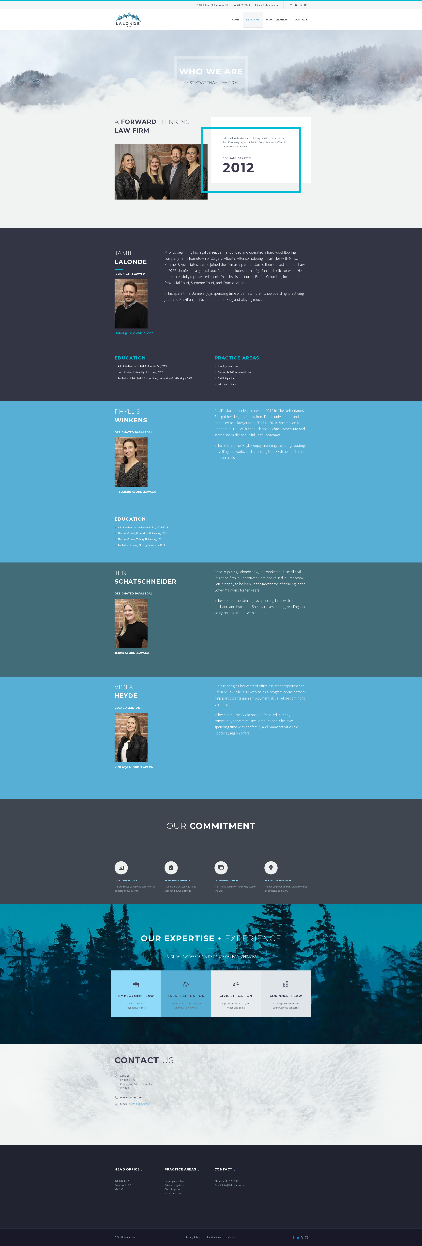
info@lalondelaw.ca (268, 4)
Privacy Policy (193, 1237)
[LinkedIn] (295, 5)
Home (235, 19)
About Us (252, 19)
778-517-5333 (243, 4)
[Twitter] (300, 5)
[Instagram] (305, 5)
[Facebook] (290, 5)
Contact (300, 19)
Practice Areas (277, 19)
